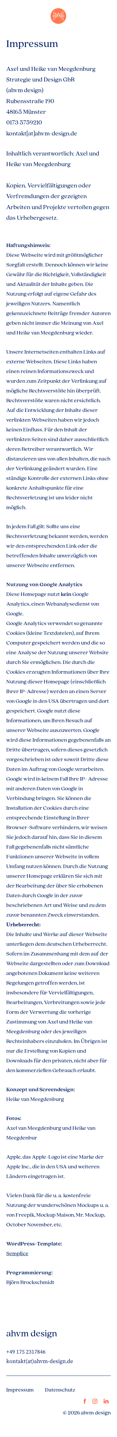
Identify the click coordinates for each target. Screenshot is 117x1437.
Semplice (17, 1253)
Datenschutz (60, 1389)
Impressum (20, 1389)
